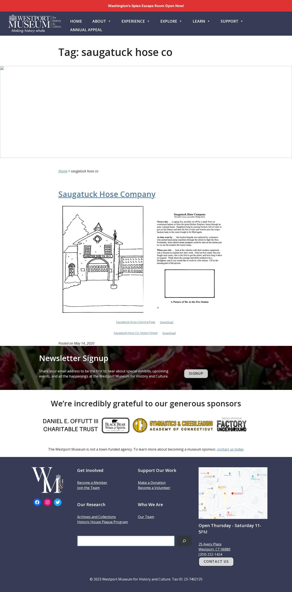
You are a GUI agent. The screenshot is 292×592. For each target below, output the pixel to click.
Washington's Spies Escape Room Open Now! (146, 6)
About (99, 21)
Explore (168, 21)
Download (166, 322)
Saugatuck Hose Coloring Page (135, 322)
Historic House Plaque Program (102, 522)
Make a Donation (152, 482)
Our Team (146, 516)
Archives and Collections (96, 516)
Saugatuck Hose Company (106, 194)
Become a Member (92, 482)
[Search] (184, 541)
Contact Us (216, 561)
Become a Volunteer (154, 487)
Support (229, 21)
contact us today (230, 449)
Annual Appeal (86, 29)
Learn (199, 21)
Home (76, 21)
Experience (133, 21)
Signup (196, 373)
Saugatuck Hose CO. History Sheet (136, 333)
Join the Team (88, 487)
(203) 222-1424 (210, 554)
